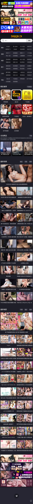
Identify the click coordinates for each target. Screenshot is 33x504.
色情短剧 (15, 81)
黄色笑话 (22, 75)
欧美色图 (22, 66)
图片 (2, 67)
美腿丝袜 (8, 68)
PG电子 (8, 46)
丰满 (21, 309)
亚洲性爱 (8, 59)
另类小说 (15, 75)
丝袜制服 (15, 55)
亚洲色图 (15, 66)
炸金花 (15, 49)
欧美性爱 (29, 59)
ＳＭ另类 (29, 55)
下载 (30, 135)
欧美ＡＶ (22, 53)
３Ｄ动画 (29, 53)
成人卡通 (22, 59)
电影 (2, 60)
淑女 (26, 309)
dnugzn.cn (16, 36)
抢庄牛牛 (29, 49)
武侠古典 (29, 72)
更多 (30, 161)
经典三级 (15, 62)
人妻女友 (22, 72)
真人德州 (15, 46)
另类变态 (29, 62)
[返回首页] (31, 500)
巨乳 (26, 161)
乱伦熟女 (22, 62)
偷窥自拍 (8, 66)
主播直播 (22, 55)
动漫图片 (29, 66)
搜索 (29, 40)
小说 (2, 73)
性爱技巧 (29, 75)
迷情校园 (8, 75)
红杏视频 (8, 81)
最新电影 (3, 309)
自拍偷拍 (15, 53)
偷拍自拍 (15, 59)
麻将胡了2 (8, 49)
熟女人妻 (8, 55)
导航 (2, 80)
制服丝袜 (8, 62)
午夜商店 (15, 79)
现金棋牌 (22, 49)
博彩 (2, 48)
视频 (2, 54)
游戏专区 (29, 46)
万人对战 (22, 46)
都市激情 (8, 72)
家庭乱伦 (15, 72)
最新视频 (3, 161)
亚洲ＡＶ (8, 53)
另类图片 (29, 68)
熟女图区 (22, 68)
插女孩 (8, 79)
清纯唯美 (15, 68)
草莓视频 (22, 79)
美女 (21, 161)
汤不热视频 (29, 79)
